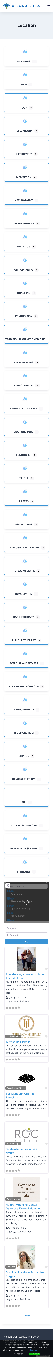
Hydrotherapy (13, 1036)
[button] (48, 6)
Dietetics (11, 1267)
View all (26, 1315)
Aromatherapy (13, 1199)
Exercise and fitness (16, 1088)
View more (33, 1350)
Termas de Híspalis (18, 1042)
